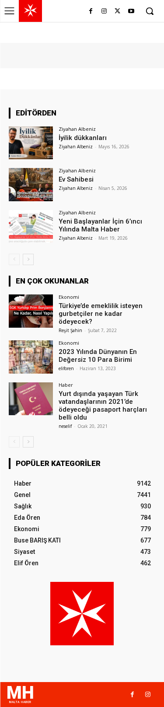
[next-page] (28, 259)
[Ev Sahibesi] (31, 184)
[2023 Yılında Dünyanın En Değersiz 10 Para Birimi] (31, 356)
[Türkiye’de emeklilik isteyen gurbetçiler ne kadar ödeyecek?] (31, 310)
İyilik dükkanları (83, 138)
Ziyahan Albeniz (77, 128)
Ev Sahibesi (76, 179)
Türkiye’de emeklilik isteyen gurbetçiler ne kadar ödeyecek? (101, 314)
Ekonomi (69, 296)
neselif (65, 426)
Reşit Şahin (70, 330)
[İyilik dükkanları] (31, 142)
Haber (66, 384)
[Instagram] (104, 11)
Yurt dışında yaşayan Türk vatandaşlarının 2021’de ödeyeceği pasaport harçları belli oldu (103, 405)
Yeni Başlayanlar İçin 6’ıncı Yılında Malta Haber (100, 225)
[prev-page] (14, 259)
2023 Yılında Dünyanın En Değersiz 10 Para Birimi (98, 356)
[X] (117, 11)
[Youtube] (131, 11)
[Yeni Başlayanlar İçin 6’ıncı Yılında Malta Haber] (31, 226)
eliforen (66, 368)
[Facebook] (91, 11)
